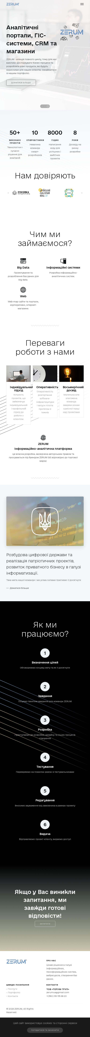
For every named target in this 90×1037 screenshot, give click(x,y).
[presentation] (8, 188)
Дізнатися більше (21, 78)
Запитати (45, 919)
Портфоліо (14, 988)
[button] (42, 101)
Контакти (13, 991)
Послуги (12, 984)
